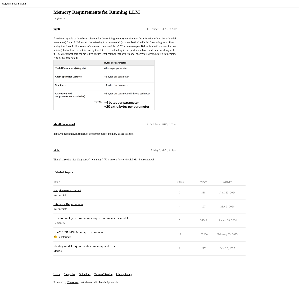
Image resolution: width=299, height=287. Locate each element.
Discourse (72, 282)
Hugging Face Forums (14, 3)
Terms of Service (103, 274)
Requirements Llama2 (67, 190)
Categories (69, 274)
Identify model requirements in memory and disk (84, 246)
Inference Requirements (68, 204)
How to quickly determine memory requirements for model (90, 218)
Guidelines (84, 274)
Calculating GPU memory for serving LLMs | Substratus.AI (121, 159)
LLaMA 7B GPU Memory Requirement (78, 232)
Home (56, 274)
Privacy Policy (124, 274)
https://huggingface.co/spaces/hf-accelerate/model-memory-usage (88, 133)
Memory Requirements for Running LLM (96, 12)
